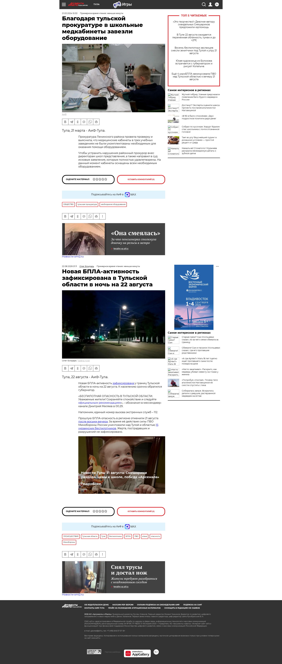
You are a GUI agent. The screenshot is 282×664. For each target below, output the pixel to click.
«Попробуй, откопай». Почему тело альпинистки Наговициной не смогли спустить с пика (200, 382)
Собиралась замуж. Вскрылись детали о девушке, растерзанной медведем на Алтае (198, 393)
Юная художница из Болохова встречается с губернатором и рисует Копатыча (193, 63)
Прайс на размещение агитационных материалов (134, 608)
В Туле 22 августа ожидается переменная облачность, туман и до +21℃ (194, 37)
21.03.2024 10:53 (69, 13)
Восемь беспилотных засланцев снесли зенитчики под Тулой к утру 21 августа (194, 50)
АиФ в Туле (84, 360)
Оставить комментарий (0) (141, 179)
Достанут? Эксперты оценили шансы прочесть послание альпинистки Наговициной (201, 108)
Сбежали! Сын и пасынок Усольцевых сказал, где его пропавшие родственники (201, 350)
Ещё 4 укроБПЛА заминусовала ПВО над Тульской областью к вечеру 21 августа (194, 76)
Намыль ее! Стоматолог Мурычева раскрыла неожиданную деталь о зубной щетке (199, 151)
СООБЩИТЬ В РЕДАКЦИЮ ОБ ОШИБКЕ (182, 608)
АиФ (64, 114)
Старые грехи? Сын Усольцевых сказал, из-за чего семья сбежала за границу (200, 339)
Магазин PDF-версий (122, 605)
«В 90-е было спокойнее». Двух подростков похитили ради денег (199, 117)
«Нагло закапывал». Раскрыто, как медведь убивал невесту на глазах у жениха (200, 372)
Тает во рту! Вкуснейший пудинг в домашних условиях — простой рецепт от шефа (199, 140)
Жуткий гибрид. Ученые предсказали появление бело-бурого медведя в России (201, 97)
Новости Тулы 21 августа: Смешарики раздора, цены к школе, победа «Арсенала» (120, 475)
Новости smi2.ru (73, 256)
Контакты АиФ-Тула (94, 608)
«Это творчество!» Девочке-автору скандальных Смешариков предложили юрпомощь (194, 24)
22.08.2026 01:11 (69, 266)
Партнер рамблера (112, 652)
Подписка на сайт (192, 605)
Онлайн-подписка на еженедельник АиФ (158, 605)
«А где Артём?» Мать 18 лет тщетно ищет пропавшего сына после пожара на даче (199, 361)
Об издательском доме (96, 605)
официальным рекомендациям (99, 402)
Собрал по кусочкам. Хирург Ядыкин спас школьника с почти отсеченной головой (201, 129)
